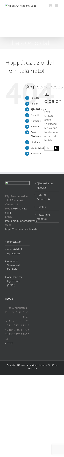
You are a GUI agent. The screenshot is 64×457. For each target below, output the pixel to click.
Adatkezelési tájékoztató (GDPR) (14, 281)
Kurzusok (36, 120)
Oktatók (35, 115)
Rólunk (34, 103)
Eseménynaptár (39, 147)
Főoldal (35, 97)
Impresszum (14, 241)
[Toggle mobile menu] (57, 5)
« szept (9, 343)
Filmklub (35, 142)
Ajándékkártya (38, 109)
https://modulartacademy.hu (21, 229)
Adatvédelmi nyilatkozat (14, 251)
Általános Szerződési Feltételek (13, 265)
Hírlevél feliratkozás (43, 197)
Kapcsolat (36, 153)
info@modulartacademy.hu (21, 220)
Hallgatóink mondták (44, 216)
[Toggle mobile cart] (50, 5)
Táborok (35, 126)
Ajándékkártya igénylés (45, 185)
